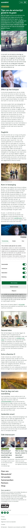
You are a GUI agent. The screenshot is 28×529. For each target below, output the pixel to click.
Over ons (5, 471)
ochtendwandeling (6, 401)
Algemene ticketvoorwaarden (8, 522)
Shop (3, 486)
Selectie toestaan (14, 286)
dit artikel (22, 304)
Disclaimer (3, 519)
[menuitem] (4, 2)
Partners (4, 483)
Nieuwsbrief (6, 474)
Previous (3, 442)
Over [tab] (23, 241)
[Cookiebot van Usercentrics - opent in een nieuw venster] (20, 237)
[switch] (24, 268)
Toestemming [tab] (5, 241)
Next (25, 442)
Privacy (3, 516)
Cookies (3, 524)
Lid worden (5, 477)
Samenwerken (7, 480)
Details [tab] (14, 241)
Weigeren (14, 290)
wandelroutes (18, 218)
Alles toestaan (14, 282)
